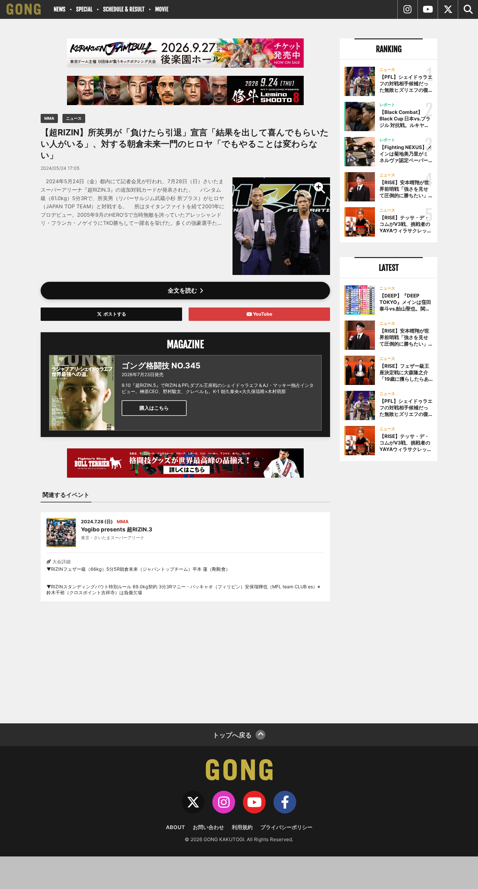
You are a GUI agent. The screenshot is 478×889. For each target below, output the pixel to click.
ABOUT (175, 827)
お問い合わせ (208, 827)
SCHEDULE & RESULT (123, 9)
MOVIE (161, 9)
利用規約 (242, 827)
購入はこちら (154, 408)
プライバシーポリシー (286, 827)
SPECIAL (84, 9)
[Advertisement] (185, 658)
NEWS (59, 9)
